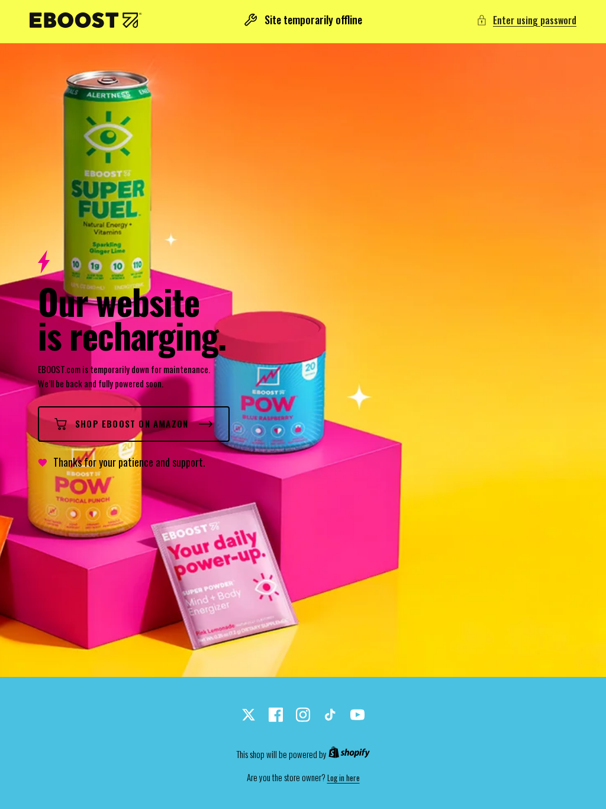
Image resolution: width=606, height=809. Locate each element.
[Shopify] (349, 754)
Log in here (343, 778)
